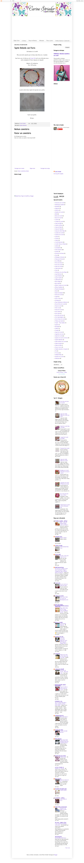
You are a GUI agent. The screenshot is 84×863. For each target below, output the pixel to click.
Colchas (56, 236)
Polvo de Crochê (58, 306)
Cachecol (57, 219)
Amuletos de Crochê (59, 212)
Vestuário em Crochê (59, 356)
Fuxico (56, 270)
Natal (56, 291)
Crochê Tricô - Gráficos (59, 798)
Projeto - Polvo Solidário (60, 322)
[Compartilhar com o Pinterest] (36, 123)
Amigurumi (57, 208)
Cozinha (56, 240)
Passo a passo (49, 40)
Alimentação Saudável (59, 204)
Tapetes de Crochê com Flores (61, 337)
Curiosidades (57, 247)
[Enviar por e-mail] (31, 123)
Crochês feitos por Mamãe (60, 244)
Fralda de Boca (58, 268)
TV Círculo (57, 353)
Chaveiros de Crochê (59, 234)
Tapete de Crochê (58, 336)
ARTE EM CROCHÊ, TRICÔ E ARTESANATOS (60, 685)
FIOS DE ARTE (58, 554)
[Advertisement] (42, 19)
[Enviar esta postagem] (29, 123)
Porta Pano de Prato (59, 315)
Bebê (56, 214)
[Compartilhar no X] (33, 123)
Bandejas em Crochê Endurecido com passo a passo (64, 472)
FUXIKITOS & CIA (58, 701)
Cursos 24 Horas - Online (62, 372)
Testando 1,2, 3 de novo (59, 768)
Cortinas (57, 238)
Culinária (56, 246)
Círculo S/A (32, 58)
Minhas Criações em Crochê (61, 285)
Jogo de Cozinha (58, 277)
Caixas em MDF (58, 223)
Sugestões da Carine (59, 334)
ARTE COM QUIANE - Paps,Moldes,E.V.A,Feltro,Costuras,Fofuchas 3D (62, 605)
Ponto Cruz (57, 307)
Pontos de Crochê (58, 309)
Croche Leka (57, 583)
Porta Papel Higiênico (59, 317)
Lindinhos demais (63, 790)
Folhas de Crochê (58, 266)
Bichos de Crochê (58, 216)
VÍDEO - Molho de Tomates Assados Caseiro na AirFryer (64, 524)
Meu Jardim (57, 283)
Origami (56, 296)
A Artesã (24, 41)
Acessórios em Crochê (59, 202)
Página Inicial (16, 40)
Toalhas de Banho (58, 343)
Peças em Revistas (33, 40)
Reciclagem (57, 326)
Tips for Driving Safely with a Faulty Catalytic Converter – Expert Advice (60, 704)
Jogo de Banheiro (58, 276)
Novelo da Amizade (59, 292)
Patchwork (57, 300)
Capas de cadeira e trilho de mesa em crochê (64, 688)
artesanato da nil (58, 536)
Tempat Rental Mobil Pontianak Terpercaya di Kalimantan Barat (64, 741)
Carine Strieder (23, 123)
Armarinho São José (59, 636)
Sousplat (57, 330)
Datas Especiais (58, 249)
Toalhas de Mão (58, 345)
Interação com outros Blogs (61, 272)
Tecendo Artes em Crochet (60, 755)
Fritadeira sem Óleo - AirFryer (61, 521)
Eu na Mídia (57, 261)
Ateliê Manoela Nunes (59, 567)
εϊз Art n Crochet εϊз (59, 767)
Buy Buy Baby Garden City (60, 838)
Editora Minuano (58, 739)
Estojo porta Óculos (59, 259)
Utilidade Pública (58, 354)
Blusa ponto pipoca (64, 716)
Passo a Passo (58, 298)
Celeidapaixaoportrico (59, 715)
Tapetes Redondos (23, 125)
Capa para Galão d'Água (60, 231)
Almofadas (57, 206)
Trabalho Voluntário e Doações (61, 349)
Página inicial (32, 168)
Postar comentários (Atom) (23, 171)
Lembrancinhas (58, 279)
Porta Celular (57, 311)
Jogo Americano (58, 274)
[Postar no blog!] (32, 123)
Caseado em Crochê (59, 232)
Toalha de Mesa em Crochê (60, 341)
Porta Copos (57, 313)
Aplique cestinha (63, 537)
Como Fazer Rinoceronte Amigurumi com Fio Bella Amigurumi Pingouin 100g (63, 640)
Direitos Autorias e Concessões (62, 41)
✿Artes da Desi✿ (58, 622)
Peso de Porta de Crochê (60, 304)
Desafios (57, 251)
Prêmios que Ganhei (59, 321)
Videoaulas (41, 40)
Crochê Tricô (57, 653)
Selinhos (56, 328)
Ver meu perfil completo (58, 173)
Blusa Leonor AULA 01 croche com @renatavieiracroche (64, 598)
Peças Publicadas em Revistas (61, 302)
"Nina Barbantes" (58, 836)
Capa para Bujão (58, 227)
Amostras (57, 210)
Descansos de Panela (59, 253)
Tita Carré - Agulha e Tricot (60, 822)
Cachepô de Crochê (59, 221)
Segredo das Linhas (59, 729)
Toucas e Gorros (58, 347)
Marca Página (58, 281)
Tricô (56, 351)
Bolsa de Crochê (58, 217)
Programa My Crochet (64, 448)
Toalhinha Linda (63, 757)
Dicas (56, 255)
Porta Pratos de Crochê (60, 319)
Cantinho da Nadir (58, 545)
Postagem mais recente (19, 168)
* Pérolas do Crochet (59, 596)
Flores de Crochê (58, 264)
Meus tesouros (58, 778)
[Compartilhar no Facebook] (35, 123)
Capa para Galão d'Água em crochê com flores (64, 415)
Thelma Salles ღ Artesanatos (61, 807)
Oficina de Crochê (58, 294)
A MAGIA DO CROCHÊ (59, 669)
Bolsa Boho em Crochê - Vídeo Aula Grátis (64, 672)
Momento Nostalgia (59, 289)
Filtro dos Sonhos (58, 262)
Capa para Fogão (58, 229)
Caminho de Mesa (58, 225)
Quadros (56, 324)
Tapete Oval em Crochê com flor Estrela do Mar (65, 506)
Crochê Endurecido (59, 242)
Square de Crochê (58, 332)
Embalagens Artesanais (60, 257)
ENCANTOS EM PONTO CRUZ (61, 789)
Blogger (55, 854)
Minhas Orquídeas (58, 287)
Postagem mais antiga (45, 168)
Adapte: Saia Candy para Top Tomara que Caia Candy (64, 656)
